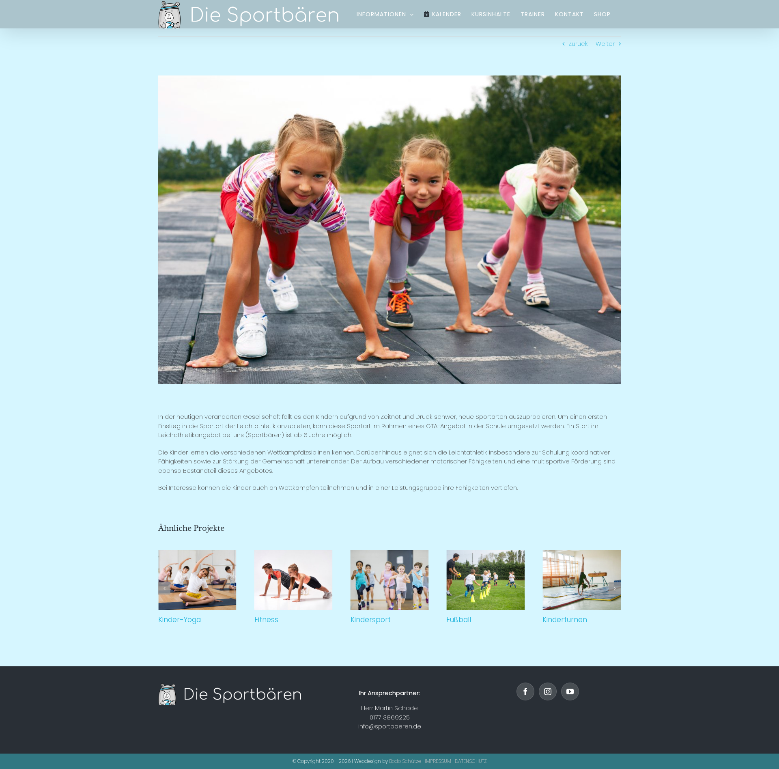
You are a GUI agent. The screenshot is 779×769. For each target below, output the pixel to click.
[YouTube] (570, 691)
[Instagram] (548, 691)
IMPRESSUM (438, 761)
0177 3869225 (390, 717)
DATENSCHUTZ (471, 761)
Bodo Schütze (405, 761)
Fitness (199, 580)
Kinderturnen (487, 580)
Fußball (391, 580)
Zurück (578, 43)
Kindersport (295, 580)
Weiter (605, 43)
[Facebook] (525, 691)
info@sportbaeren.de (389, 726)
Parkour (583, 580)
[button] (164, 588)
